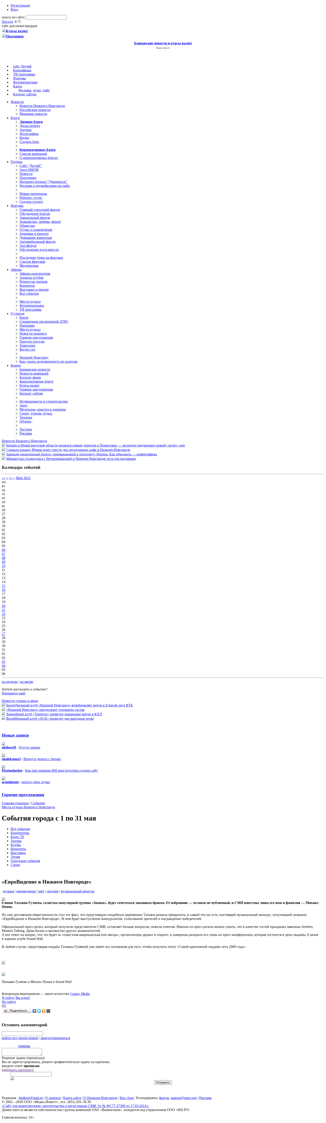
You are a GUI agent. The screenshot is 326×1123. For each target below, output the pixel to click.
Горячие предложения (36, 337)
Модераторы (29, 265)
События (38, 803)
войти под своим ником (20, 1038)
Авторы (25, 130)
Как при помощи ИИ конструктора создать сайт (61, 770)
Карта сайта (72, 1098)
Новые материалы (33, 194)
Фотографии (29, 134)
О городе (17, 313)
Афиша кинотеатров (35, 273)
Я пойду (8, 998)
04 (3, 666)
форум (164, 1098)
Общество (27, 225)
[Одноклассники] (43, 1011)
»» (10, 478)
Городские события (25, 861)
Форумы (19, 78)
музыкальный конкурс (78, 891)
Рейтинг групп (31, 198)
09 (3, 562)
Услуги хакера (29, 747)
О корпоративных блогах (39, 158)
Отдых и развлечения (36, 229)
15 (3, 586)
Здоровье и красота (34, 233)
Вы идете (23, 998)
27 (3, 634)
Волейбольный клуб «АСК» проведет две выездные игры (50, 718)
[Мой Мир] (48, 1011)
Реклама (26, 433)
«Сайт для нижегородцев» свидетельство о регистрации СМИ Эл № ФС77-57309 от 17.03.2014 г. (75, 1106)
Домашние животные (36, 237)
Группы (16, 162)
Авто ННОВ (29, 170)
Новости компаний (34, 373)
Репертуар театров (33, 281)
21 (3, 610)
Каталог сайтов (24, 94)
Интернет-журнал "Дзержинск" (43, 182)
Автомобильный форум (37, 241)
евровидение (26, 891)
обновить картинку (17, 1070)
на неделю (10, 682)
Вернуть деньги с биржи (42, 759)
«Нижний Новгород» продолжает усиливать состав (45, 710)
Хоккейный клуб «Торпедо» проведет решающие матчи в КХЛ (54, 714)
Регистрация (20, 5)
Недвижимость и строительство (44, 401)
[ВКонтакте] (34, 1011)
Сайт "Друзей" (31, 166)
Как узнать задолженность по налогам (48, 361)
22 (3, 614)
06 (3, 550)
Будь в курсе (163, 47)
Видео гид (27, 349)
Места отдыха (30, 301)
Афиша (16, 269)
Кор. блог (127, 1098)
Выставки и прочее (34, 289)
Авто (23, 405)
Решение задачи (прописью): (23, 1058)
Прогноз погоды (32, 341)
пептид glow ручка (36, 782)
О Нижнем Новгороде (100, 1098)
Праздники (28, 178)
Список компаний (33, 154)
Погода (7, 22)
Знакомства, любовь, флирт (40, 221)
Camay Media (80, 994)
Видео (24, 138)
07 (3, 554)
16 (3, 590)
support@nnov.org (184, 1098)
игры (37, 90)
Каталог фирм (30, 377)
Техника (26, 417)
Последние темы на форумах (41, 257)
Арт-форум (28, 245)
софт (46, 90)
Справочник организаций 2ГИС (44, 321)
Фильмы (24, 90)
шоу (41, 891)
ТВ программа (24, 74)
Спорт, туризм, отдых (36, 413)
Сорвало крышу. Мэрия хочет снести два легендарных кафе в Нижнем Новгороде (68, 450)
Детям (15, 857)
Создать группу (31, 202)
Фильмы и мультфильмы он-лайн (45, 186)
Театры (16, 841)
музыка (8, 891)
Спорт (15, 865)
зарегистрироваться (55, 1038)
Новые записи (15, 735)
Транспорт (27, 345)
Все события (29, 293)
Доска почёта (30, 126)
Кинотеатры (20, 833)
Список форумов (32, 261)
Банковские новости (35, 369)
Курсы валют (29, 385)
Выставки (18, 853)
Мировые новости (33, 114)
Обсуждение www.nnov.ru (39, 249)
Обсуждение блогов (35, 214)
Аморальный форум (35, 217)
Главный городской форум (40, 210)
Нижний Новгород (34, 357)
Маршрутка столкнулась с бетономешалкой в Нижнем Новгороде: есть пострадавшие (71, 459)
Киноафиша (22, 70)
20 (3, 606)
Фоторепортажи (25, 82)
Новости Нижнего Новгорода (42, 106)
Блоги (15, 118)
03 (3, 662)
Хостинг (26, 429)
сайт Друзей (22, 66)
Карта (17, 86)
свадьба (52, 891)
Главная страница (15, 803)
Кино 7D (17, 837)
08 (3, 558)
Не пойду (9, 1002)
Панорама (27, 325)
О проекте (53, 1098)
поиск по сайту (13, 17)
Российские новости (35, 110)
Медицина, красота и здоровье (43, 409)
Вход (14, 9)
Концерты (27, 285)
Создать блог (29, 142)
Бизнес (16, 365)
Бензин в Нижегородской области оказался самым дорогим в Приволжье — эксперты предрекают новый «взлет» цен (95, 445)
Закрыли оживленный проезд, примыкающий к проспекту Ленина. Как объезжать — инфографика (81, 454)
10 (3, 566)
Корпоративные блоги (36, 381)
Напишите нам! (14, 693)
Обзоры (25, 421)
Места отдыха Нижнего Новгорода (28, 807)
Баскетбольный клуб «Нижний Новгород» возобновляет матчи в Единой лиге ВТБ (69, 705)
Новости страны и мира (20, 701)
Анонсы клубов (31, 277)
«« (3, 478)
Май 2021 (23, 478)
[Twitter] (39, 1011)
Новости (17, 102)
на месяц (26, 682)
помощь (24, 1046)
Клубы (16, 845)
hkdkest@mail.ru (31, 1098)
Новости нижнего (33, 333)
